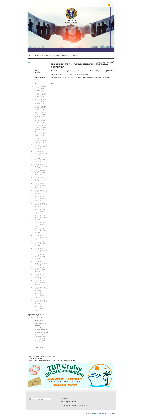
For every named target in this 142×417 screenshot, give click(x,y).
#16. (32, 183)
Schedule (31, 84)
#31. (32, 280)
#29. (32, 267)
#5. (33, 112)
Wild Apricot (98, 413)
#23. (32, 229)
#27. (32, 255)
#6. (33, 119)
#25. (32, 242)
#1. (33, 86)
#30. (32, 274)
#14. (32, 170)
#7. (33, 125)
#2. (33, 93)
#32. (32, 287)
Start (32, 71)
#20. (32, 209)
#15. (32, 177)
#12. (32, 158)
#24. (32, 235)
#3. (33, 99)
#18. (32, 196)
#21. (32, 216)
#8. (33, 132)
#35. (32, 306)
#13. (32, 164)
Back (29, 62)
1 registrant (38, 317)
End (32, 77)
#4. (33, 106)
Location (31, 313)
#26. (32, 248)
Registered (31, 317)
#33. (32, 293)
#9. (33, 138)
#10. (32, 145)
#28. (32, 261)
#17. (32, 190)
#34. (32, 300)
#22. (32, 222)
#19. (32, 203)
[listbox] (105, 62)
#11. (32, 151)
